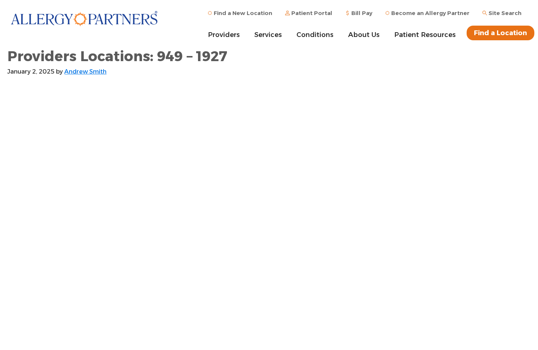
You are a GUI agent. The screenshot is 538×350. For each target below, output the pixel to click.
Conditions (314, 34)
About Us (364, 34)
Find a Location (500, 33)
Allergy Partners (84, 24)
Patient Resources (425, 34)
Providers (224, 34)
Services (268, 34)
